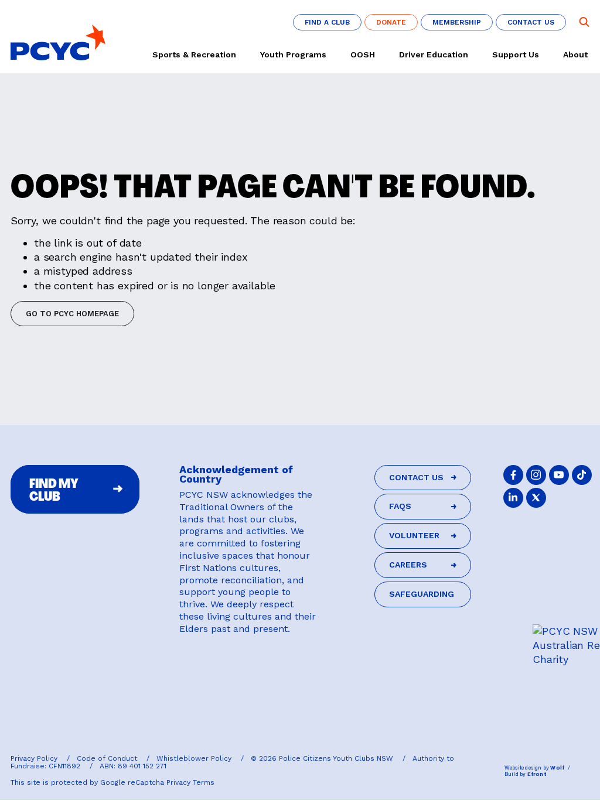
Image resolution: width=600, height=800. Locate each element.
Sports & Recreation (194, 54)
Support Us (515, 54)
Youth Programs (293, 54)
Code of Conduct (108, 758)
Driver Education (433, 54)
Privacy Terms (190, 782)
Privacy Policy (35, 758)
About (575, 54)
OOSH (362, 54)
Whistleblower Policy (195, 758)
